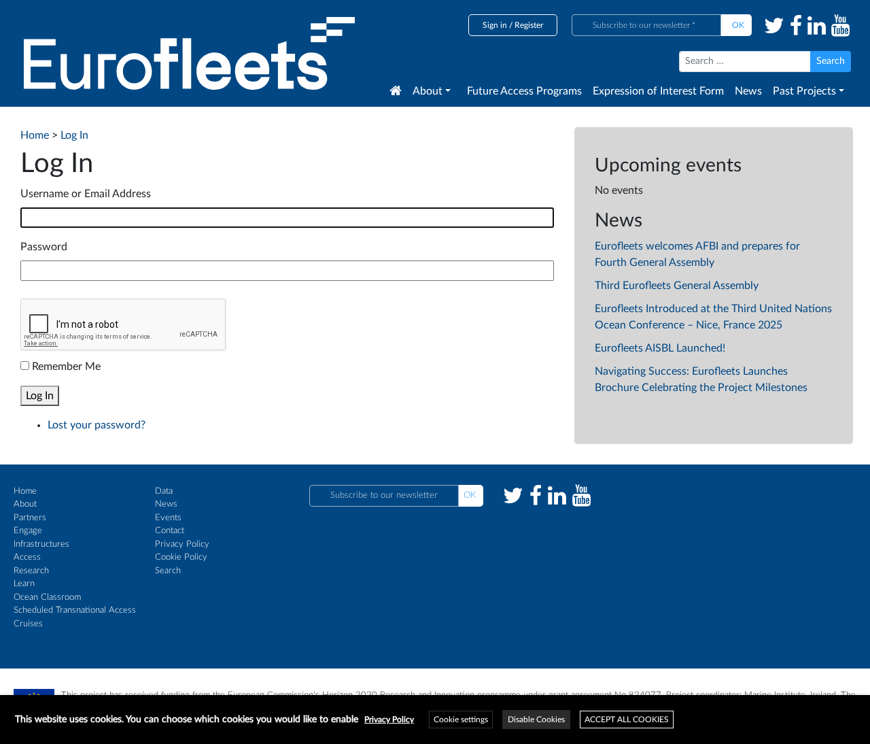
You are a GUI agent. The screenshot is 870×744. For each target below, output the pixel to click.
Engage (28, 530)
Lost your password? (96, 425)
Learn (24, 583)
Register (529, 25)
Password (43, 246)
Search (168, 571)
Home (25, 491)
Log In (40, 395)
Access (27, 557)
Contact (169, 530)
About (427, 91)
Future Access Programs (524, 91)
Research (31, 571)
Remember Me (66, 366)
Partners (30, 517)
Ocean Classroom (47, 597)
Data (164, 491)
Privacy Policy (182, 544)
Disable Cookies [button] (536, 719)
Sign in (495, 25)
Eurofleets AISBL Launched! (660, 348)
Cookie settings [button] (461, 719)
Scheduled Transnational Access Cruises (75, 617)
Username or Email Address (85, 193)
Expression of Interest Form (658, 91)
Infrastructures (41, 544)
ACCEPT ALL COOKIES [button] (627, 719)
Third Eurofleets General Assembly (677, 285)
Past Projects (804, 91)
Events (168, 517)
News (748, 91)
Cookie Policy (181, 557)
